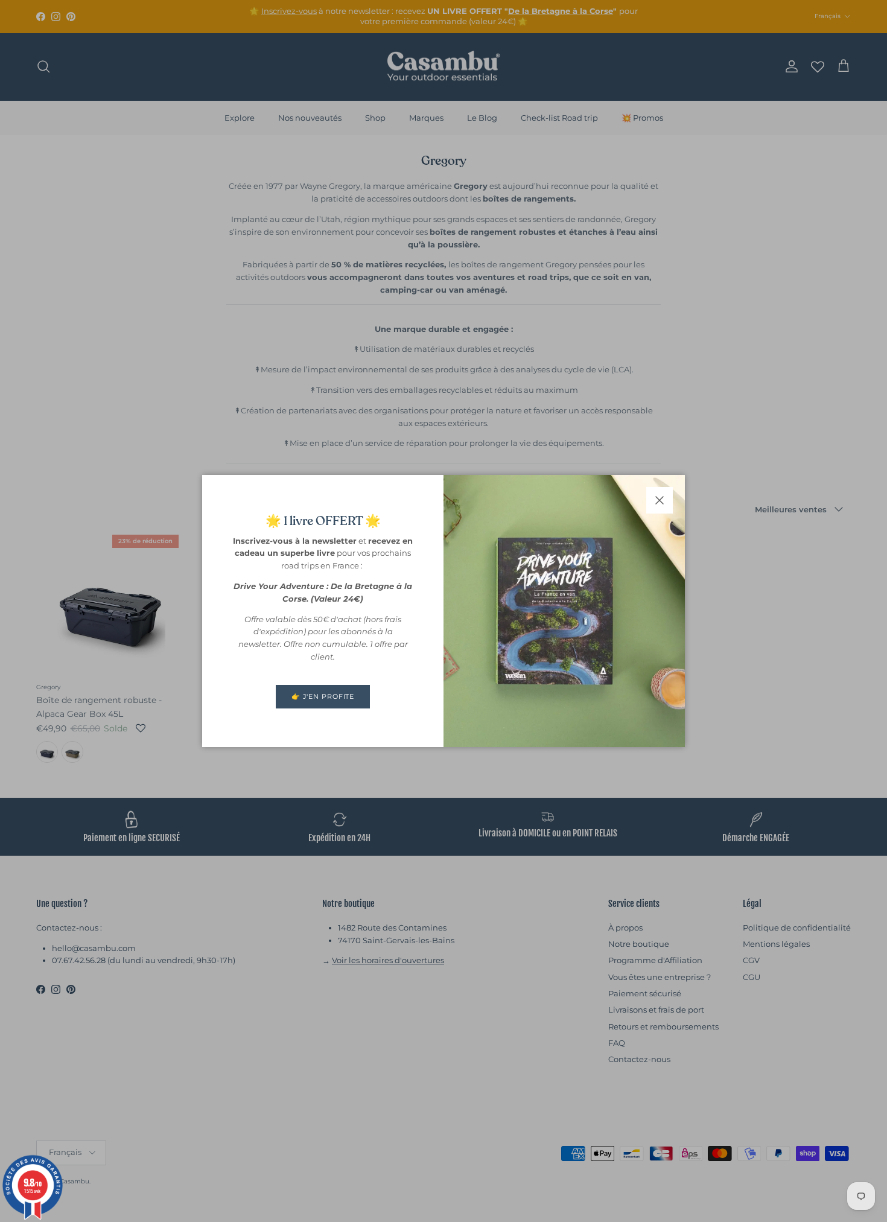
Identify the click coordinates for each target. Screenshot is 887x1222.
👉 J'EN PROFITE (322, 696)
